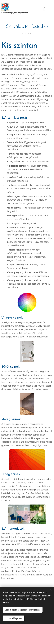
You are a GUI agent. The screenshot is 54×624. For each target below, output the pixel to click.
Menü (50, 9)
